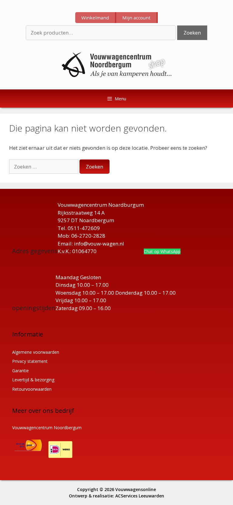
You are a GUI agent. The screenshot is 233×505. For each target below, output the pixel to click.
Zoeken (192, 32)
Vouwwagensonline (135, 489)
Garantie (20, 370)
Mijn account (136, 18)
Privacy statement (30, 361)
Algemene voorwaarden (35, 352)
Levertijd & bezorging (33, 380)
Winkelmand (95, 18)
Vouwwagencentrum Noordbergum (47, 427)
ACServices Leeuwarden (139, 496)
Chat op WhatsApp (162, 251)
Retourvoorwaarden (32, 389)
